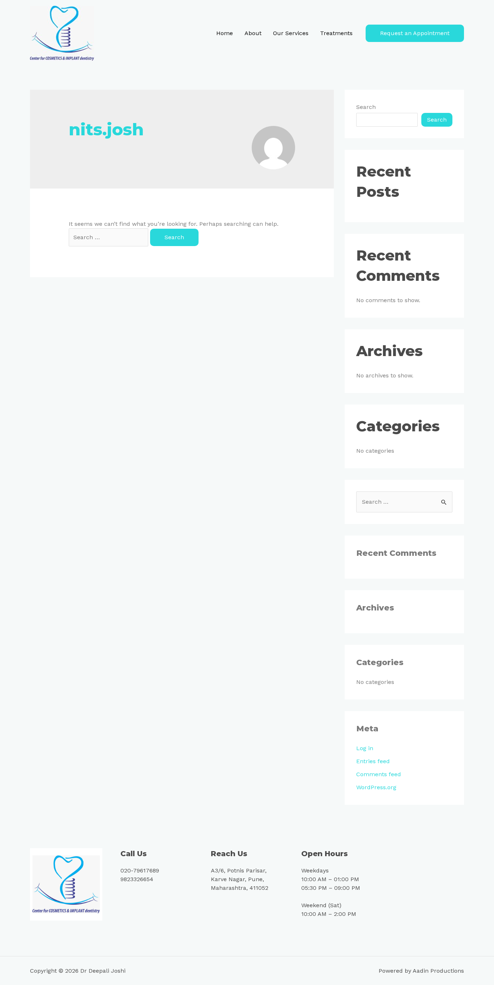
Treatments (336, 33)
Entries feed (373, 761)
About (252, 33)
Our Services (290, 33)
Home (224, 33)
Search (366, 106)
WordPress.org (376, 787)
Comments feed (378, 774)
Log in (364, 748)
